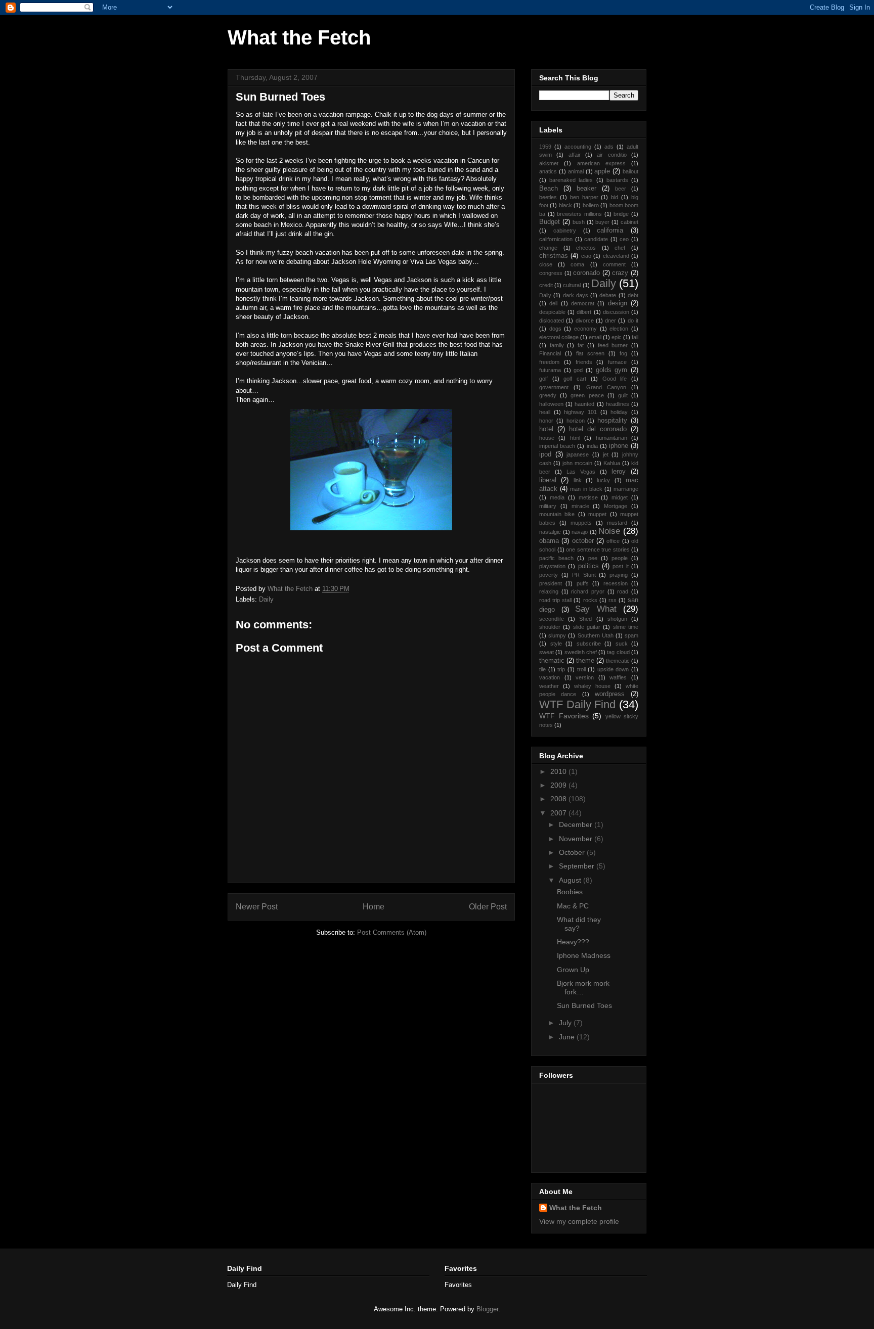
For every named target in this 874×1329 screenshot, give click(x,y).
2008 (559, 799)
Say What (596, 609)
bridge (621, 214)
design (617, 303)
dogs (555, 329)
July (566, 1023)
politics (588, 566)
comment (614, 264)
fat (581, 345)
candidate (596, 239)
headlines (617, 404)
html (575, 438)
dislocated (551, 320)
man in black (586, 489)
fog (623, 353)
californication (556, 239)
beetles (548, 197)
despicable (552, 312)
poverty (548, 575)
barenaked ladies (571, 180)
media (557, 497)
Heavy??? (573, 942)
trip (561, 669)
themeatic (618, 661)
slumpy (557, 635)
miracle (580, 506)
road (622, 591)
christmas (553, 255)
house (546, 438)
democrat (582, 303)
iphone (618, 445)
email (595, 337)
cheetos (586, 248)
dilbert (584, 312)
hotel (546, 429)
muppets (581, 523)
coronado (586, 273)
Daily (266, 599)
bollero (591, 205)
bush (579, 222)
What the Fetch (299, 37)
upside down (613, 669)
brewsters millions (579, 214)
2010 (559, 771)
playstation (552, 566)
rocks (590, 600)
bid (614, 197)
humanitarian (611, 438)
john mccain (577, 463)
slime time (625, 627)
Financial (550, 353)
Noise (609, 531)
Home (373, 906)
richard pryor (587, 591)
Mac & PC (573, 906)
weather (549, 686)
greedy (547, 395)
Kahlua (611, 463)
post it (620, 566)
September (577, 866)
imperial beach (557, 446)
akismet (548, 163)
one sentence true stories (598, 549)
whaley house (592, 686)
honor (546, 421)
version (585, 677)
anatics (548, 171)
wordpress (610, 694)
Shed (585, 619)
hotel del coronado (598, 429)
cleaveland (616, 256)
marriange (626, 489)
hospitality (612, 420)
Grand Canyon (606, 387)
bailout (630, 171)
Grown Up (573, 970)
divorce (585, 320)
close (545, 264)
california (610, 230)
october (583, 540)
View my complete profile (579, 1221)
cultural (572, 285)
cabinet (629, 222)
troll (581, 669)
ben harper (584, 197)
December (576, 824)
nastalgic (550, 532)
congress (550, 273)
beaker (586, 188)
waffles (618, 677)
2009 (559, 785)
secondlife (551, 619)
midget (619, 497)
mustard (617, 523)
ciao (586, 256)
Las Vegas (580, 472)
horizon (575, 421)
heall (544, 412)
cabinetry (564, 230)
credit (546, 285)
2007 (559, 813)
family (557, 345)
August (571, 880)
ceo (624, 239)
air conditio (611, 155)
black (565, 205)
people (619, 558)
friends (584, 362)
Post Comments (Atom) (391, 932)
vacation (549, 677)
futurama (550, 370)
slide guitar (586, 627)
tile (542, 669)
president (550, 583)
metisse (588, 497)
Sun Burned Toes (584, 1005)
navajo (580, 532)
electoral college (559, 337)
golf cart (574, 379)
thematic (551, 660)
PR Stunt (584, 575)
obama (549, 540)
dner (610, 320)
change (548, 248)
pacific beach (556, 558)
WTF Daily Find (577, 704)
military (547, 506)
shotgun (617, 619)
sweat (546, 652)
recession (615, 583)
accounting (577, 147)
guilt (623, 395)
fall (635, 337)
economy (585, 329)
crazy (620, 273)
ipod (545, 454)
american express (601, 163)
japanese (577, 454)
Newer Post (257, 906)
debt (633, 295)
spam (631, 635)
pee (592, 558)
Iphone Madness (583, 955)
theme (585, 660)
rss (612, 600)
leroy (618, 471)
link (578, 480)
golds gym (612, 370)
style (556, 643)
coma (577, 264)
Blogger (487, 1309)
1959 (545, 147)
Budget (549, 221)
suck (622, 643)
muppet (597, 514)
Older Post (488, 906)
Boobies (570, 892)
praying (618, 575)
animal (576, 171)
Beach (548, 188)
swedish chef (580, 652)
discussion (616, 312)
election (618, 329)
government (554, 387)
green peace (587, 395)
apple (602, 171)
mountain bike (557, 514)
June (568, 1037)
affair (575, 155)
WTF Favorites (564, 716)
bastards (617, 180)
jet (605, 454)
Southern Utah (596, 635)
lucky (603, 480)
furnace (617, 362)
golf (543, 379)
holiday (619, 412)
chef (620, 248)
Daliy (545, 295)
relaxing (548, 591)
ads (609, 147)
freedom (549, 362)
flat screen (590, 353)
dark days (575, 295)
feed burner (613, 345)
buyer (602, 222)
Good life (614, 379)
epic (616, 337)
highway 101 (580, 412)
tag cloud (618, 652)
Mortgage (615, 506)
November (576, 839)
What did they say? (579, 923)
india (592, 446)
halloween (551, 404)
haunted (584, 404)
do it (633, 320)
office (613, 541)
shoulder (549, 627)
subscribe (589, 643)
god (578, 370)
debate (607, 295)
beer (620, 189)
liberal (547, 480)
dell (553, 303)
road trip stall (555, 600)
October (573, 852)
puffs (583, 583)
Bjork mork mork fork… (583, 987)
